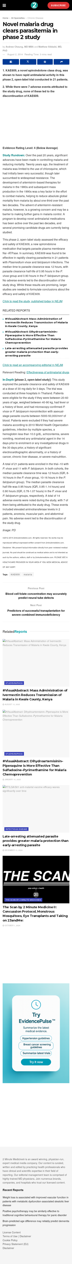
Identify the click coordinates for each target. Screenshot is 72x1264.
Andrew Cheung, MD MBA (20, 46)
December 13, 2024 (13, 850)
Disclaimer (8, 1248)
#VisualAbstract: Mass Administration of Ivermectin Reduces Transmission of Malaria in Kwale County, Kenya (36, 322)
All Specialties (18, 17)
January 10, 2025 (12, 779)
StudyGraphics (14, 683)
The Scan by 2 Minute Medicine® (23, 899)
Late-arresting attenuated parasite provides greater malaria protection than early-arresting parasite (36, 352)
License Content (12, 1232)
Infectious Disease (16, 829)
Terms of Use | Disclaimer (17, 1236)
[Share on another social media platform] (61, 62)
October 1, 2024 (12, 925)
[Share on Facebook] (11, 62)
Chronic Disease (35, 17)
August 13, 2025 (12, 704)
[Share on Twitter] (28, 62)
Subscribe (58, 5)
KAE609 (15, 574)
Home (5, 17)
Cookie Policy (10, 1240)
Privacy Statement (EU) (15, 1244)
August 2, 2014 (15, 54)
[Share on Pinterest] (45, 62)
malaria (28, 574)
